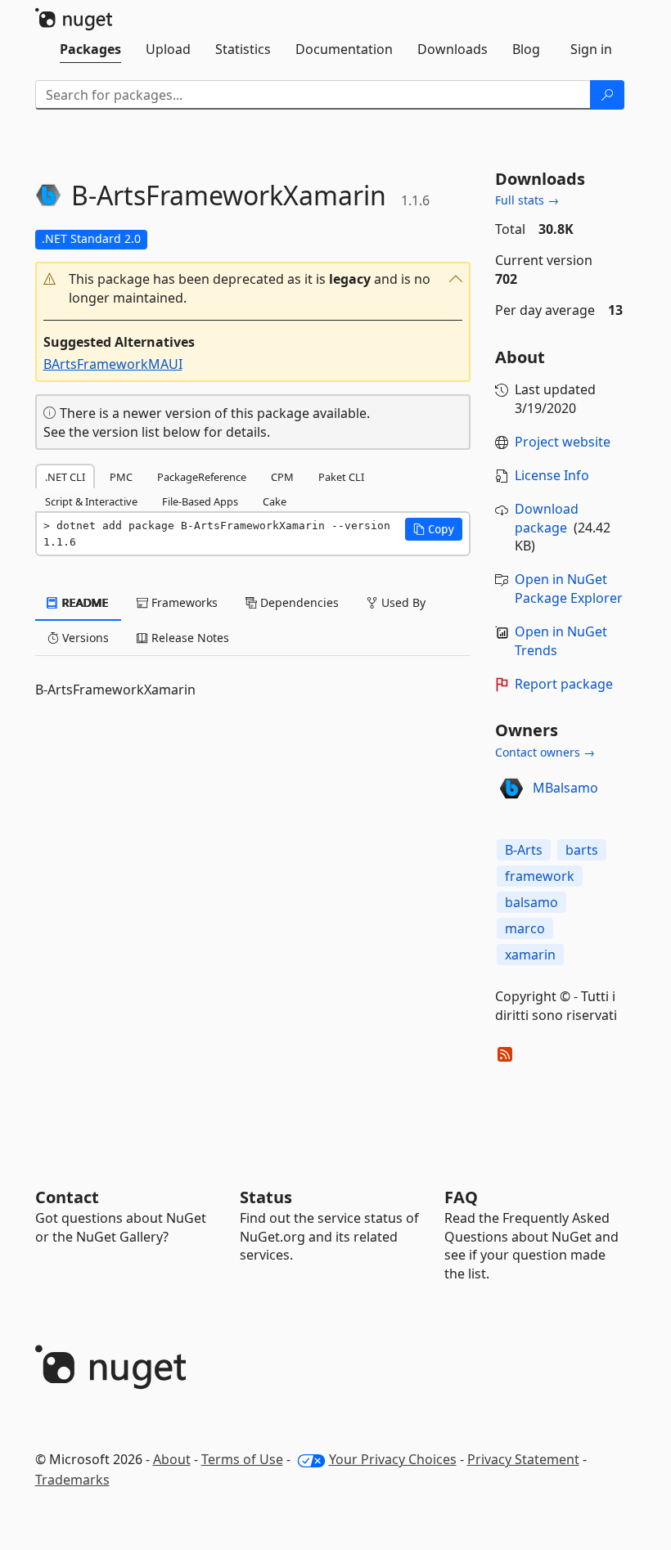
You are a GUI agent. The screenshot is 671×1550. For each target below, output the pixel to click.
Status (266, 1197)
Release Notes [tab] (188, 637)
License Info (552, 475)
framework (539, 876)
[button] (253, 289)
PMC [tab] (121, 476)
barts (581, 850)
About (172, 1459)
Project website (562, 442)
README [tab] (84, 602)
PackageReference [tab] (201, 476)
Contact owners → (545, 752)
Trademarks (72, 1480)
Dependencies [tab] (298, 602)
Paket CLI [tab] (341, 476)
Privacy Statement (523, 1459)
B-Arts (524, 850)
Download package (547, 518)
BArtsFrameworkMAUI (112, 364)
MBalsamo (565, 788)
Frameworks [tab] (183, 602)
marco (525, 928)
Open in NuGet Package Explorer (569, 588)
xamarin (530, 955)
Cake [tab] (274, 501)
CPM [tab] (282, 476)
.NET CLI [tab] (65, 476)
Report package (564, 684)
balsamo (531, 902)
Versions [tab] (84, 637)
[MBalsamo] (511, 788)
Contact (67, 1197)
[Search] (607, 95)
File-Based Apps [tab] (200, 501)
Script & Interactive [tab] (91, 501)
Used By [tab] (402, 602)
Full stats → (527, 200)
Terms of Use (242, 1459)
